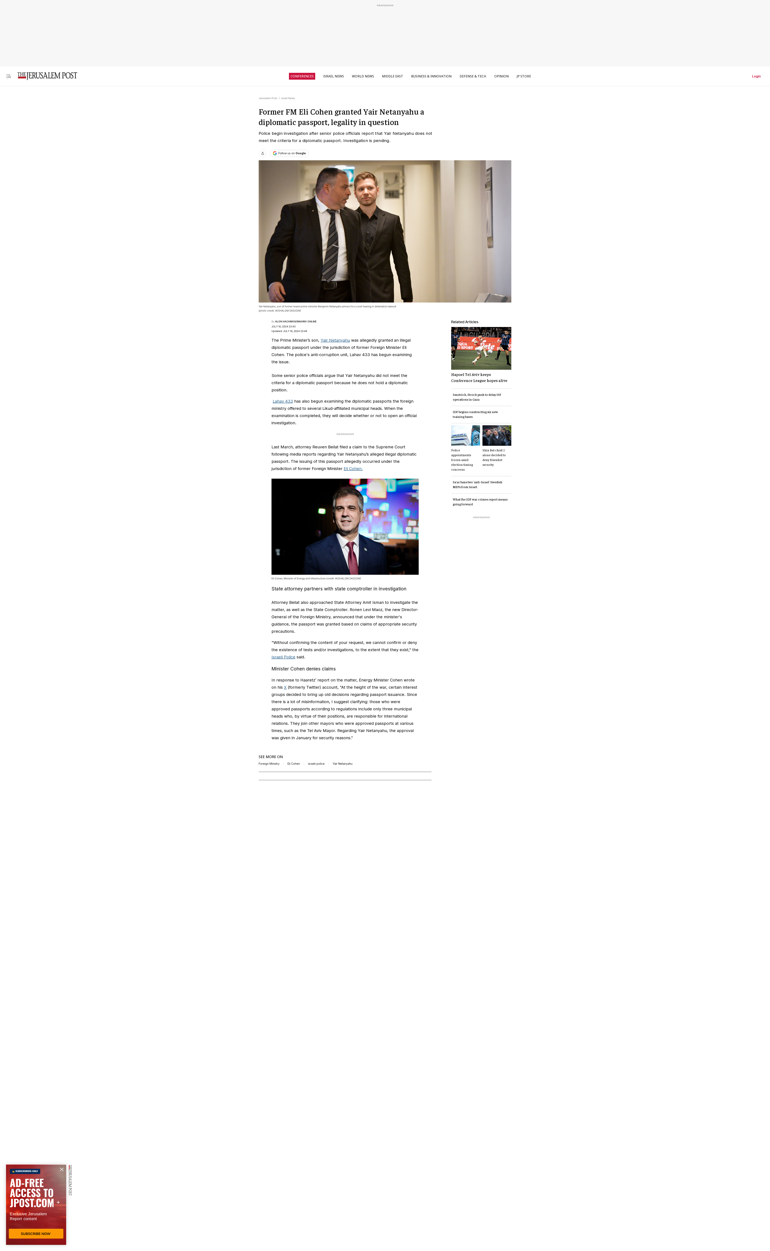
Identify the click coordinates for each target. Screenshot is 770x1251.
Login (756, 76)
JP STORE (524, 76)
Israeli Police (283, 657)
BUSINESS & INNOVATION (431, 76)
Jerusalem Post (268, 98)
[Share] (263, 153)
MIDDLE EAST (392, 76)
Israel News (288, 98)
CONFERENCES (302, 76)
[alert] (36, 1205)
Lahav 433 (283, 401)
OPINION (501, 76)
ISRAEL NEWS (333, 76)
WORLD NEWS (363, 76)
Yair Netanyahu (335, 340)
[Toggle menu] (8, 76)
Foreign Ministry (269, 763)
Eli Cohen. (353, 468)
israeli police (316, 763)
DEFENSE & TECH (473, 76)
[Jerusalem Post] (44, 76)
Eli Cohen (294, 763)
